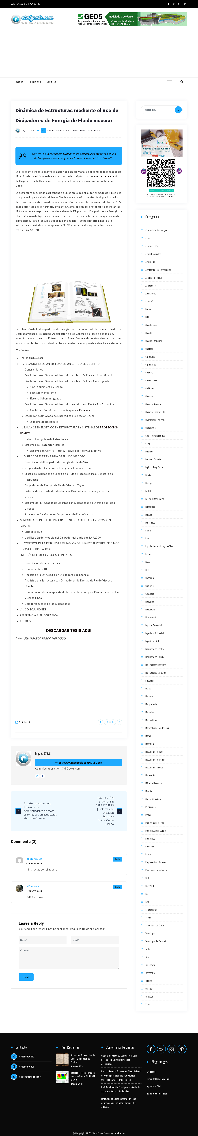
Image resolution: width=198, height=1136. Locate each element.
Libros (148, 688)
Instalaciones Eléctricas (155, 664)
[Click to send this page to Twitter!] (107, 722)
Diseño (74, 130)
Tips (147, 957)
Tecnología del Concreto (156, 941)
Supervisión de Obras (154, 925)
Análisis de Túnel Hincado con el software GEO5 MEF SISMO (83, 1076)
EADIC (148, 491)
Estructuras (86, 130)
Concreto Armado (153, 404)
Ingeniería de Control (154, 649)
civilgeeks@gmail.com (30, 1076)
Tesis (147, 949)
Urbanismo (150, 988)
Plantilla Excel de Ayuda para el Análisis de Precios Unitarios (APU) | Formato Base (121, 1075)
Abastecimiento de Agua (156, 230)
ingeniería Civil (154, 1086)
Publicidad (35, 81)
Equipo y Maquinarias (154, 498)
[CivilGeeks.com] (32, 19)
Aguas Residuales (153, 254)
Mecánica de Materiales (155, 759)
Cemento (149, 372)
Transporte (150, 972)
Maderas (149, 696)
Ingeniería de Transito (155, 656)
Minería (148, 791)
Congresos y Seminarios (155, 419)
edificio (39, 176)
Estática (148, 514)
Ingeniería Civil (152, 641)
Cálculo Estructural (153, 340)
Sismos (97, 130)
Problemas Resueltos (154, 822)
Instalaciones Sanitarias (155, 672)
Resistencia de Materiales (156, 870)
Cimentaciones (151, 380)
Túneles (148, 980)
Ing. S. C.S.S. (43, 753)
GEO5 (147, 570)
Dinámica (85, 410)
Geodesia (149, 577)
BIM (147, 317)
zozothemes (119, 1133)
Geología (149, 585)
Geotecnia (150, 593)
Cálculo (148, 333)
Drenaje (148, 483)
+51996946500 (26, 1066)
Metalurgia (150, 775)
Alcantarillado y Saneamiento (158, 269)
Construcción (151, 427)
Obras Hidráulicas (153, 799)
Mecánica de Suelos (154, 767)
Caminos (149, 348)
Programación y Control (155, 830)
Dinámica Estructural (58, 130)
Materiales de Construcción (157, 728)
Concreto (149, 396)
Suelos (148, 917)
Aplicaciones (151, 285)
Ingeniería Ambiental (154, 633)
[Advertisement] (99, 54)
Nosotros (20, 81)
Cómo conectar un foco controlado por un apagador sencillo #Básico (118, 1103)
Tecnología (150, 933)
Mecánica (149, 743)
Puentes (148, 854)
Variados (149, 996)
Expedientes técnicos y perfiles (159, 546)
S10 (147, 878)
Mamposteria (151, 704)
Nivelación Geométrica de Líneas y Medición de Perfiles (83, 1058)
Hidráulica (149, 601)
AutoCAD (149, 301)
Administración (151, 246)
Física (147, 562)
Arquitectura (150, 293)
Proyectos (149, 846)
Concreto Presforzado (155, 412)
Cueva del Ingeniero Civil (158, 1079)
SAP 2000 (150, 886)
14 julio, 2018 (26, 722)
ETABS (148, 530)
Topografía (150, 965)
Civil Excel (151, 1071)
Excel (147, 538)
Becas (148, 309)
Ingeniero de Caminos (157, 1093)
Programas (150, 838)
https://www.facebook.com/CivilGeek (78, 762)
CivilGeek (149, 388)
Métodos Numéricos (154, 783)
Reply (117, 859)
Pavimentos (150, 807)
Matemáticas (151, 720)
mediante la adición (106, 176)
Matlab (148, 735)
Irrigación (149, 680)
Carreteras (150, 356)
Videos (148, 1004)
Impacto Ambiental (153, 625)
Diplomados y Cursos (154, 467)
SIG (146, 893)
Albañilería (150, 261)
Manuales (149, 712)
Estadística (150, 506)
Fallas (148, 554)
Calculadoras (151, 325)
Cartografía (150, 364)
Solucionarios (151, 909)
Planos (148, 814)
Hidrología (150, 609)
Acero (148, 238)
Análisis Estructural (153, 277)
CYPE (147, 443)
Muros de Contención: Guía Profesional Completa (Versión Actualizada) (119, 1060)
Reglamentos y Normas (155, 862)
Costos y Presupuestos (155, 435)
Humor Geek (150, 617)
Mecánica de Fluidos (154, 751)
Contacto (51, 81)
